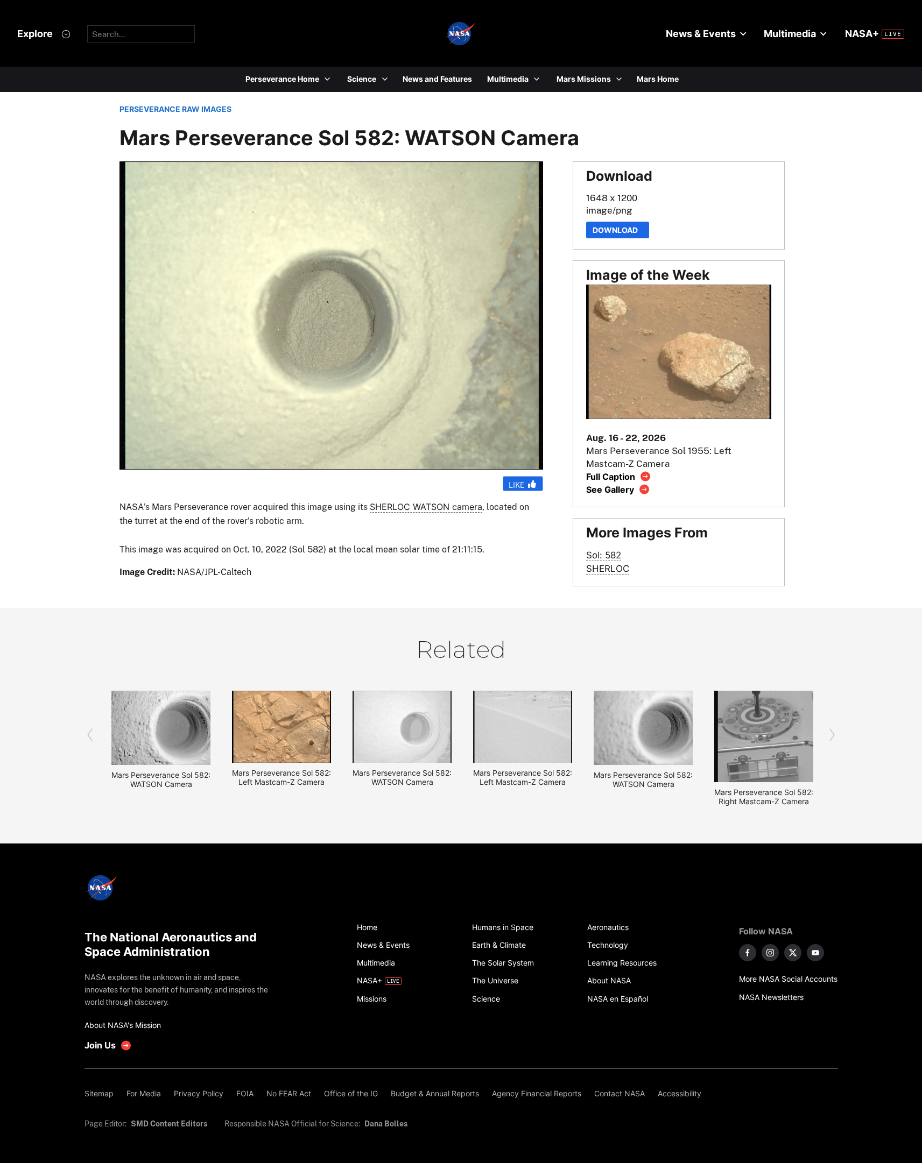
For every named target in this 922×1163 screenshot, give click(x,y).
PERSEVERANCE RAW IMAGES (175, 109)
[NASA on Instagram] (770, 952)
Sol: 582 (603, 555)
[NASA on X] (792, 952)
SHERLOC (607, 568)
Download (618, 230)
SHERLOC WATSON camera (426, 506)
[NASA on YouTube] (815, 952)
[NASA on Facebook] (747, 952)
